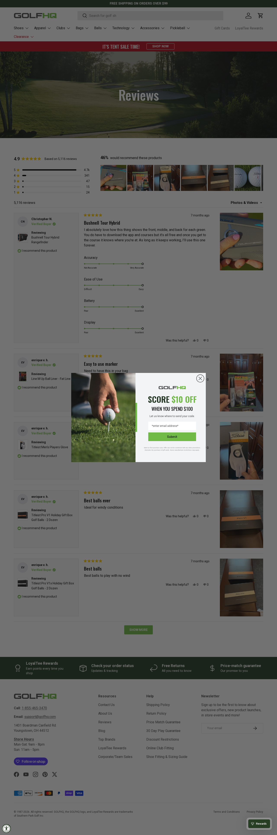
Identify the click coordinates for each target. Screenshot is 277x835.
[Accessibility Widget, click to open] (6, 828)
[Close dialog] (200, 378)
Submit (172, 436)
